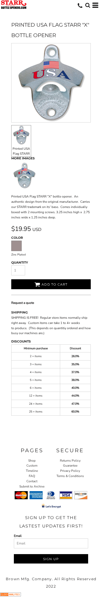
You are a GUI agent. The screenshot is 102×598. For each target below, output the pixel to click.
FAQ (32, 476)
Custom (31, 465)
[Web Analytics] (10, 595)
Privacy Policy (70, 471)
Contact (31, 481)
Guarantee (70, 465)
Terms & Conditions (70, 476)
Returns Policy (70, 460)
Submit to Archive (31, 486)
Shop (32, 460)
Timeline (32, 471)
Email (18, 536)
